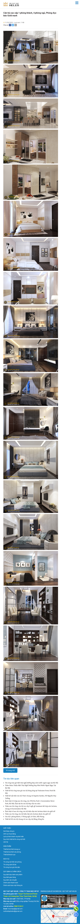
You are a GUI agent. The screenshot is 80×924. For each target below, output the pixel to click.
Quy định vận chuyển (10, 880)
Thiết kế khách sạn (9, 854)
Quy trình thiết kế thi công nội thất (14, 839)
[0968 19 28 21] (76, 909)
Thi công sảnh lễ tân (9, 864)
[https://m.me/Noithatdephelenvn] (76, 903)
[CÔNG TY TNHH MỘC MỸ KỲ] (11, 4)
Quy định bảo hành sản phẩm (12, 874)
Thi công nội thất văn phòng (12, 862)
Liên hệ (5, 842)
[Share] (10, 25)
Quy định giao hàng (9, 877)
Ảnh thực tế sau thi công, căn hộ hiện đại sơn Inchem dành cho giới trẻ (30, 811)
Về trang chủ (10, 770)
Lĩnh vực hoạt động (9, 834)
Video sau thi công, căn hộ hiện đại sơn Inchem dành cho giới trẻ (28, 814)
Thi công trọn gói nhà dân (11, 867)
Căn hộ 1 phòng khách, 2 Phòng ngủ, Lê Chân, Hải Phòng (24, 817)
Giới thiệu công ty (8, 831)
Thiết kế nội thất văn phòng (12, 852)
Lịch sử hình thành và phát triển (13, 836)
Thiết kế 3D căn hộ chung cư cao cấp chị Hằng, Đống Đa (24, 819)
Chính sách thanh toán (10, 882)
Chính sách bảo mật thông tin (12, 885)
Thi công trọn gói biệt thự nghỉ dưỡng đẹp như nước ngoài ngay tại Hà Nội (31, 783)
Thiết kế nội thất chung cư (11, 849)
